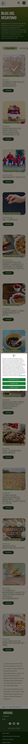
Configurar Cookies (14, 387)
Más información (22, 375)
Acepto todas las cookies (14, 379)
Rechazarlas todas (14, 383)
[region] (14, 372)
